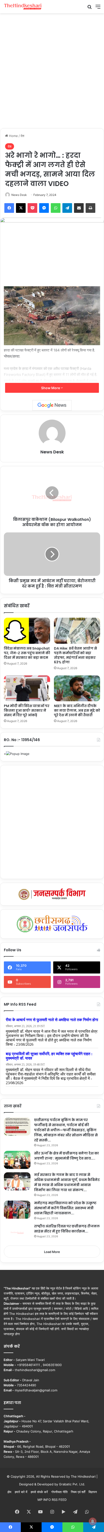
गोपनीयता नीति (59, 1492)
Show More (51, 388)
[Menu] (98, 8)
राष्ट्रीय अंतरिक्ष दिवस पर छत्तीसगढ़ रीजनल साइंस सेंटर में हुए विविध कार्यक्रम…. (67, 1229)
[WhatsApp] (55, 208)
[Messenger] (44, 208)
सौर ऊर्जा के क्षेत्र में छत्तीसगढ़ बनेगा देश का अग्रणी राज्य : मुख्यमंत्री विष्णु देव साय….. (66, 1156)
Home (13, 136)
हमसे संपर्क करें (39, 1492)
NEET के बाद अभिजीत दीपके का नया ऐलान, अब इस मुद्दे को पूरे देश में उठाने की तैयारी (77, 710)
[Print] (90, 208)
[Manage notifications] (93, 1521)
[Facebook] (9, 208)
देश (22, 136)
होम (9, 1492)
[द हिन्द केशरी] (23, 6)
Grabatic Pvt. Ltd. (72, 1484)
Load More (52, 1252)
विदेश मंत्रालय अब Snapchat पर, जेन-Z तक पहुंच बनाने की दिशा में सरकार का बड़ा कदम (27, 653)
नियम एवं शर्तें (78, 1492)
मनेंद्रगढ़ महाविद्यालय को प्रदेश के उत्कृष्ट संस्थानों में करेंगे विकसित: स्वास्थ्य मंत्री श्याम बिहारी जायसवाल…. (65, 1208)
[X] (21, 208)
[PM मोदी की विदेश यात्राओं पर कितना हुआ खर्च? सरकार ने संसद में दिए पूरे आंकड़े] (27, 688)
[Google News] (52, 405)
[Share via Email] (79, 208)
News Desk (19, 195)
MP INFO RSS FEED (52, 1500)
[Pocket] (32, 208)
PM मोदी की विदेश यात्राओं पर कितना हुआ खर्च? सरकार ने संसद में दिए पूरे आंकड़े (26, 710)
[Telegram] (67, 208)
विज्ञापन (93, 1492)
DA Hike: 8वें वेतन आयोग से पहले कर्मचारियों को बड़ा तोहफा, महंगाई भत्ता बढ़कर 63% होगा (75, 655)
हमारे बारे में (21, 1492)
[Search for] (89, 8)
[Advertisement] (52, 70)
